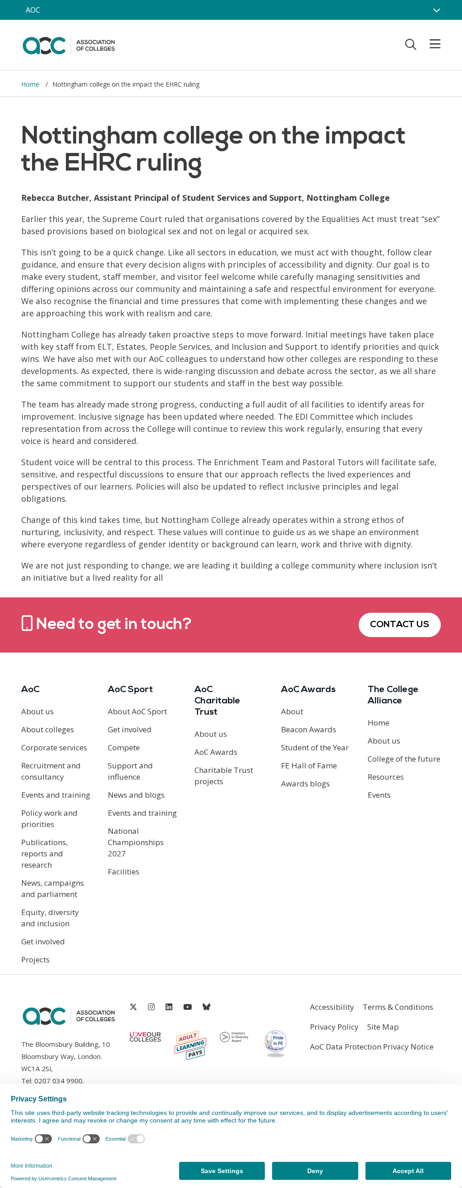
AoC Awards (215, 752)
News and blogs (136, 795)
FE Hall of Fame (309, 765)
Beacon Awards (308, 729)
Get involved (43, 941)
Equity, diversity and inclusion (50, 918)
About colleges (47, 729)
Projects (35, 959)
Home (31, 84)
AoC (30, 689)
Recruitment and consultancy (51, 771)
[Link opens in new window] (133, 1006)
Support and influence (130, 771)
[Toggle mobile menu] (429, 44)
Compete (124, 747)
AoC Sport (130, 689)
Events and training (55, 795)
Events (379, 795)
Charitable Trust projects (223, 775)
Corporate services (54, 747)
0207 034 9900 (58, 1080)
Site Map (383, 1027)
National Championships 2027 (136, 842)
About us (37, 711)
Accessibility (332, 1007)
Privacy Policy (334, 1027)
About (292, 711)
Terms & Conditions (398, 1007)
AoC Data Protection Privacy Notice (372, 1046)
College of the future (404, 758)
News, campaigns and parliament (52, 888)
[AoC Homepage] (68, 44)
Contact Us (400, 624)
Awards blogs (305, 783)
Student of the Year (315, 747)
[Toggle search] (410, 44)
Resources (386, 777)
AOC (33, 10)
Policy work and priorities (49, 818)
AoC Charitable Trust (217, 701)
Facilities (123, 871)
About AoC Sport (137, 711)
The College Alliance (393, 695)
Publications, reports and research (44, 853)
